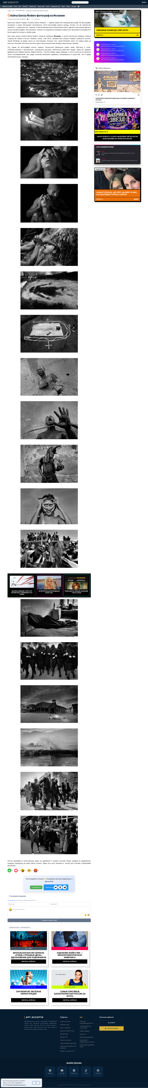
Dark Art (25, 6)
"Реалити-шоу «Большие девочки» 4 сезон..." (113, 55)
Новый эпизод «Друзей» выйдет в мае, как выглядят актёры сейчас (116, 193)
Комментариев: (100, 102)
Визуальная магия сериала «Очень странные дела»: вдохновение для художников (28, 955)
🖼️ (89, 915)
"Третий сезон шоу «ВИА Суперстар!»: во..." (112, 50)
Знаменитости (55, 6)
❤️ (134, 92)
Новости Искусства (104, 68)
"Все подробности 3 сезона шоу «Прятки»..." (113, 46)
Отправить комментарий (49, 920)
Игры (68, 6)
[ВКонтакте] (56, 887)
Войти (144, 2)
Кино (63, 6)
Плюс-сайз (41, 6)
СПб (15, 6)
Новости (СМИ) (7, 6)
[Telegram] (65, 887)
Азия (47, 6)
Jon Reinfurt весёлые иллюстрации (28, 992)
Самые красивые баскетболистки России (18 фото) (69, 993)
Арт (20, 6)
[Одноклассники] (60, 887)
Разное (74, 6)
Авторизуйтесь (12, 900)
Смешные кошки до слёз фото (112, 30)
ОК (36, 1082)
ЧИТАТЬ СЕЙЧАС (28, 961)
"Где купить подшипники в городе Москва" (112, 59)
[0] (9, 870)
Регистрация (113, 1028)
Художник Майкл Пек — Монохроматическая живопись (70, 955)
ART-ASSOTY (11, 2)
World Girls (32, 6)
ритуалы (48, 50)
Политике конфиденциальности (16, 1085)
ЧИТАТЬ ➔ (99, 35)
